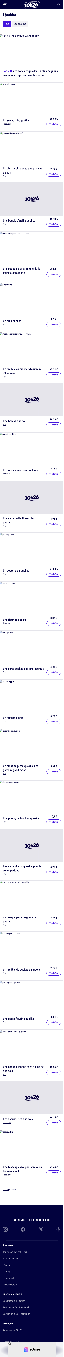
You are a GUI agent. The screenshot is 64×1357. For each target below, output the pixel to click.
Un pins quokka (12, 321)
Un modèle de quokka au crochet (22, 969)
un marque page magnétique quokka (19, 919)
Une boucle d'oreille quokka (19, 220)
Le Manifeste (9, 1278)
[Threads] (58, 1229)
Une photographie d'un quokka (21, 818)
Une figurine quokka (14, 619)
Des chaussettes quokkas (18, 1119)
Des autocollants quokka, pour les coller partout (23, 868)
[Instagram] (5, 1229)
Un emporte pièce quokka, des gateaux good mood (20, 768)
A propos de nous (11, 1258)
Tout (6, 23)
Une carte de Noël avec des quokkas (19, 520)
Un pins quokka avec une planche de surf (22, 170)
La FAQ (6, 1271)
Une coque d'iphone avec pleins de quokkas (23, 1069)
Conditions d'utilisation (14, 1300)
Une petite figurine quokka (18, 1019)
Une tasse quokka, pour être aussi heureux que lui (23, 1169)
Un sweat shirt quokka (16, 120)
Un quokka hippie (13, 718)
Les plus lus (20, 23)
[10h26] (32, 4)
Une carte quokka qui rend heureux (23, 669)
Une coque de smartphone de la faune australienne (21, 271)
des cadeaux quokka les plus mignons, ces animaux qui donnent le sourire (30, 73)
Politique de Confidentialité (16, 1307)
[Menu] (5, 4)
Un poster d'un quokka (16, 570)
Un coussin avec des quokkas (20, 470)
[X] (41, 1229)
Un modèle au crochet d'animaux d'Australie (22, 371)
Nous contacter (10, 1284)
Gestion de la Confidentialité (16, 1313)
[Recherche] (59, 4)
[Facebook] (23, 1229)
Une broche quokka (14, 421)
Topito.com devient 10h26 (15, 1252)
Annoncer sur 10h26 (12, 1330)
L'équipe (6, 1265)
